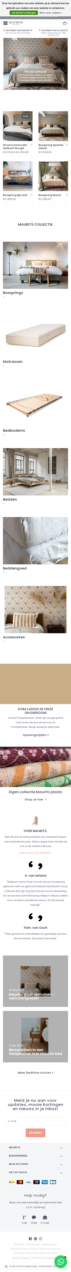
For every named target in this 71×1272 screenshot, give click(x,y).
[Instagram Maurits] (40, 1238)
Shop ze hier (34, 799)
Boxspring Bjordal (15, 195)
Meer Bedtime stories (34, 1072)
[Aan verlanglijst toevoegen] (31, 145)
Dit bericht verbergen (24, 12)
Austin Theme (20, 1257)
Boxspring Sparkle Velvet (50, 147)
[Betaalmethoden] (13, 1182)
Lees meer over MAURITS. (36, 853)
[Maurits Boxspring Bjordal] (18, 176)
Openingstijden (34, 735)
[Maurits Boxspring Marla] (53, 176)
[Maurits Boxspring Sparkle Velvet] (53, 126)
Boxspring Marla (49, 195)
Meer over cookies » (50, 12)
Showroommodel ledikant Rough (15, 147)
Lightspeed (52, 1257)
